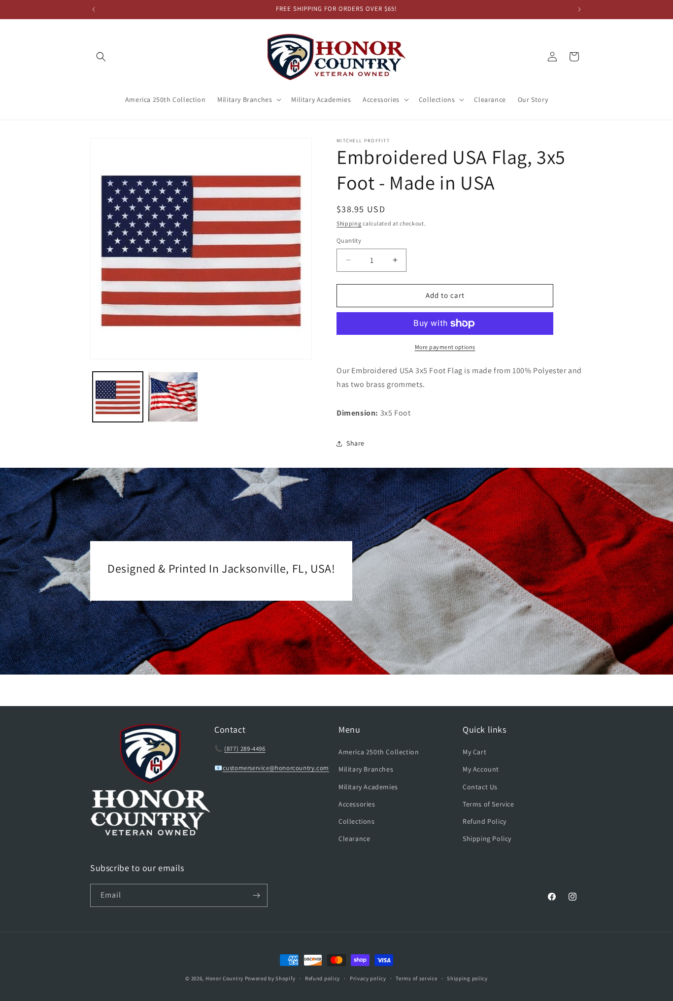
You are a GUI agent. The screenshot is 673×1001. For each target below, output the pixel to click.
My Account (481, 769)
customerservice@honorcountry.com (276, 768)
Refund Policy (484, 821)
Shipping (349, 223)
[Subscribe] (256, 895)
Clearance (354, 838)
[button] (101, 56)
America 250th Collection (378, 751)
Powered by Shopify (270, 978)
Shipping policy (467, 978)
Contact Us (480, 786)
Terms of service (416, 978)
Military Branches (365, 769)
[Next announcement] (579, 9)
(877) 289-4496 (244, 748)
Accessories (356, 804)
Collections (356, 821)
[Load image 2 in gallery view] (173, 397)
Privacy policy (368, 978)
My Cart (474, 751)
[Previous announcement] (93, 9)
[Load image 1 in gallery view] (118, 397)
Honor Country (224, 978)
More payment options (445, 347)
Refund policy (322, 978)
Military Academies (368, 786)
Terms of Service (488, 804)
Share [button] (355, 443)
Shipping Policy (487, 838)
